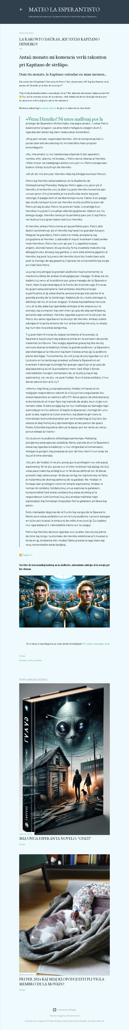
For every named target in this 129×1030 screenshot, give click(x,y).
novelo (30, 660)
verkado (38, 660)
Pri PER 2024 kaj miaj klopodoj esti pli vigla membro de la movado (61, 981)
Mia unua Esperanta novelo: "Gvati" (55, 838)
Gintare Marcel (73, 1016)
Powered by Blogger (67, 1010)
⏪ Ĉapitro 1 (25, 555)
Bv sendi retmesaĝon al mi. (96, 644)
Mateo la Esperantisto (64, 9)
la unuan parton (48, 108)
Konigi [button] (22, 656)
